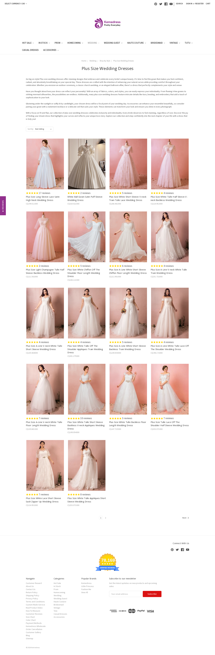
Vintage (174, 42)
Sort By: (31, 129)
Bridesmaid (157, 42)
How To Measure (33, 610)
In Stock (43, 42)
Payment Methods (34, 623)
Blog (28, 635)
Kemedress (86, 583)
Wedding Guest (112, 42)
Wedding (92, 42)
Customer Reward (34, 583)
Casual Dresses (30, 50)
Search (179, 3)
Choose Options (45, 166)
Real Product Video (34, 607)
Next (184, 517)
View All (84, 592)
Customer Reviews (34, 614)
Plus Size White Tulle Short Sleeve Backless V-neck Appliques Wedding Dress (86, 425)
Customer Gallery (33, 632)
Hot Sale (27, 42)
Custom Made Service (35, 604)
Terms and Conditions (35, 601)
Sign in (189, 3)
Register (199, 3)
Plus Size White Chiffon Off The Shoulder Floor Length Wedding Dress (83, 273)
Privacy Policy (32, 598)
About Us (30, 586)
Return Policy (31, 592)
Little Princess (87, 586)
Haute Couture (135, 42)
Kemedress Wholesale (36, 626)
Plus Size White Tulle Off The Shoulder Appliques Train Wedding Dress (85, 349)
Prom (58, 42)
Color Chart (31, 620)
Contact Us (30, 589)
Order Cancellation (34, 629)
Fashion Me (86, 589)
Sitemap (29, 638)
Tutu (188, 42)
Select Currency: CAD (15, 3)
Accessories (50, 50)
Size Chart (30, 617)
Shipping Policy (32, 595)
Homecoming (74, 42)
